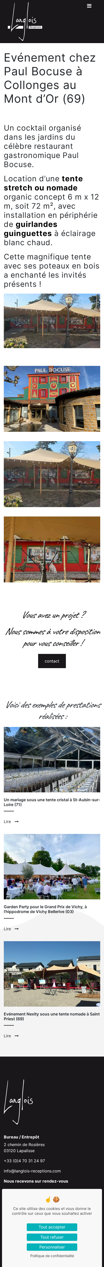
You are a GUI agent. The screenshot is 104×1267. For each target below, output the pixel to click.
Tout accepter (52, 1226)
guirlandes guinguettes (31, 229)
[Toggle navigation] (89, 7)
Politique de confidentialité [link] (52, 1256)
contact (52, 661)
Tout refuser (52, 1237)
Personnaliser (52, 1247)
